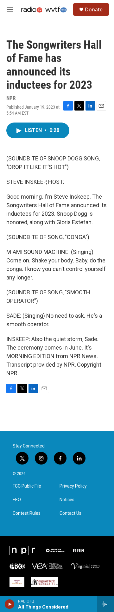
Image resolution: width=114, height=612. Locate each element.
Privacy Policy (73, 486)
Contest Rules (27, 513)
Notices (67, 499)
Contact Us (70, 513)
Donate (94, 9)
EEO (17, 499)
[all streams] (105, 604)
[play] (10, 604)
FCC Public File (27, 486)
